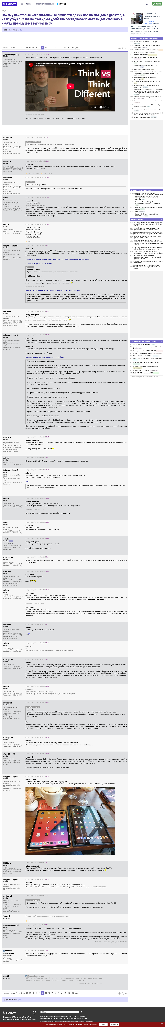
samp (29, 921)
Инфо (124, 54)
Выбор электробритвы (141, 55)
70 (49, 48)
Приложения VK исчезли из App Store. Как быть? (45, 357)
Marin (29, 241)
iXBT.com (44, 1021)
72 (55, 48)
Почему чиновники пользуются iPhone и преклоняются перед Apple (52, 291)
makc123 (31, 173)
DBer (45, 173)
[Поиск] (147, 4)
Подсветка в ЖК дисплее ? (141, 370)
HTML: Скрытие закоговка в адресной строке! (147, 358)
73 (58, 48)
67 (39, 48)
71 (52, 48)
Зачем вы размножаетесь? (142, 69)
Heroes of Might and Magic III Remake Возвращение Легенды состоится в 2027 (148, 202)
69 (46, 48)
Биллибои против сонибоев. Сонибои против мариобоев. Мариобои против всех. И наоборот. (148, 73)
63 (27, 48)
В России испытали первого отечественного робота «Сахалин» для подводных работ (147, 248)
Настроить (114, 1024)
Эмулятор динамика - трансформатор (145, 57)
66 (36, 48)
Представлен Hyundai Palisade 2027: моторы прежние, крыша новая (147, 237)
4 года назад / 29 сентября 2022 (37, 54)
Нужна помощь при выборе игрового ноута (147, 109)
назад (13, 48)
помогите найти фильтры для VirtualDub (146, 362)
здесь (20, 30)
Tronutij (49, 173)
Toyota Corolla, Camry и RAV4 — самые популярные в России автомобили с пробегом (148, 252)
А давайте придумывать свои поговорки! (147, 81)
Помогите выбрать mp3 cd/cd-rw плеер (145, 366)
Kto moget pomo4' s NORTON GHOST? (144, 351)
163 (73, 48)
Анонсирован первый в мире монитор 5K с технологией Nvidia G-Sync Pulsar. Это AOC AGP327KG (147, 266)
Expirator (37, 173)
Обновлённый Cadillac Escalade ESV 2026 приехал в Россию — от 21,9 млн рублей (146, 228)
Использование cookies (47, 1018)
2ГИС (27, 482)
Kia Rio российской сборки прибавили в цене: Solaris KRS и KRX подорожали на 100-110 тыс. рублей (148, 224)
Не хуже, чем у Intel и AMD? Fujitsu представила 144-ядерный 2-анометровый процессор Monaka (147, 257)
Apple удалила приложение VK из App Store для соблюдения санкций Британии (57, 259)
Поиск (71, 1016)
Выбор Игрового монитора (142, 117)
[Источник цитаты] (27, 142)
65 (33, 48)
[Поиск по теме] (122, 48)
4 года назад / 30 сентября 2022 (37, 177)
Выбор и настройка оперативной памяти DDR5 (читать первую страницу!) (148, 113)
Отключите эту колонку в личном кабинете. (144, 377)
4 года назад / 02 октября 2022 (36, 950)
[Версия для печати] (119, 48)
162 (69, 48)
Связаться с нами (46, 1016)
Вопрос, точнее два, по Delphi (142, 353)
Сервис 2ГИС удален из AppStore (38, 264)
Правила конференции (60, 1016)
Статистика (81, 1016)
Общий (4, 11)
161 (65, 48)
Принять (103, 1024)
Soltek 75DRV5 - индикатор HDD (143, 373)
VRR (136, 211)
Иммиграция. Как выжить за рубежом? (146, 50)
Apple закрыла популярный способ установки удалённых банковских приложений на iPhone (148, 233)
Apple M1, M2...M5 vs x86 (141, 52)
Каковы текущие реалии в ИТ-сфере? (145, 42)
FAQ (75, 1016)
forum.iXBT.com (83, 1021)
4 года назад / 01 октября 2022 (114, 916)
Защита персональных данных (79, 1018)
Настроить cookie (62, 1018)
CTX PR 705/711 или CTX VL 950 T (142, 356)
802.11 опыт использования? (142, 344)
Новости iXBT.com (137, 219)
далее (77, 48)
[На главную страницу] (9, 4)
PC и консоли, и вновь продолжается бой (147, 61)
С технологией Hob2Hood (149, 21)
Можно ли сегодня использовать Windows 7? (148, 101)
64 (30, 48)
